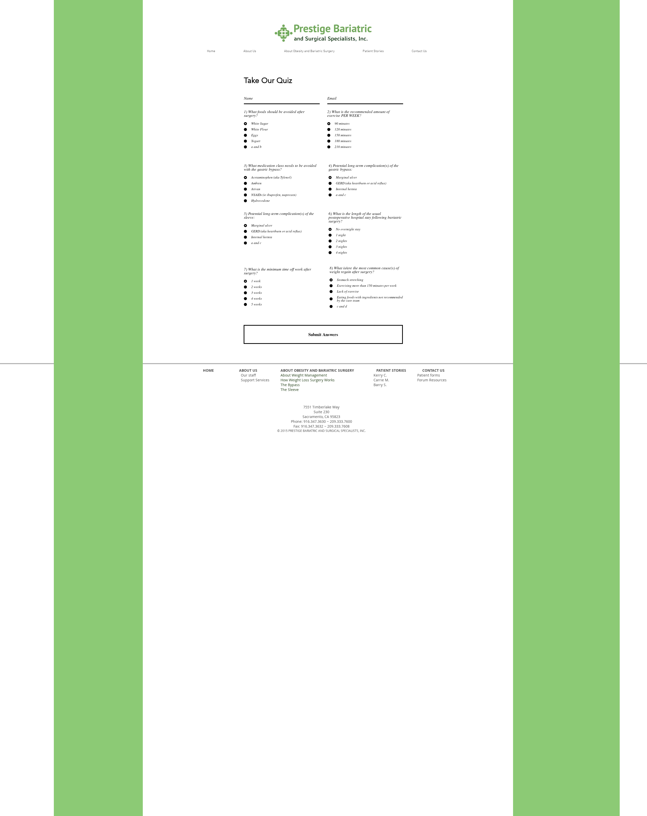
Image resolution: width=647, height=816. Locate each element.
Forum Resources (432, 380)
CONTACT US (433, 370)
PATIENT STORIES (391, 370)
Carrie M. (381, 380)
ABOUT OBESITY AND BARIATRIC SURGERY (317, 370)
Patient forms (428, 375)
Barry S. (380, 384)
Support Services (255, 380)
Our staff (248, 375)
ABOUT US (247, 370)
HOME (208, 370)
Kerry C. (380, 375)
